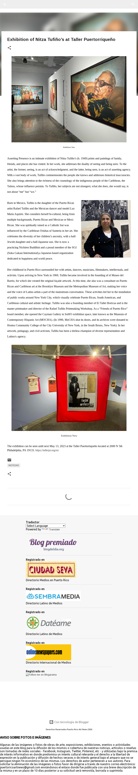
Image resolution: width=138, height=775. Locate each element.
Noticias (14, 465)
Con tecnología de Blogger (71, 722)
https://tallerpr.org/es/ (47, 450)
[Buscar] (15, 4)
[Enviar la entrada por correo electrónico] (9, 461)
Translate (54, 529)
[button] (9, 48)
